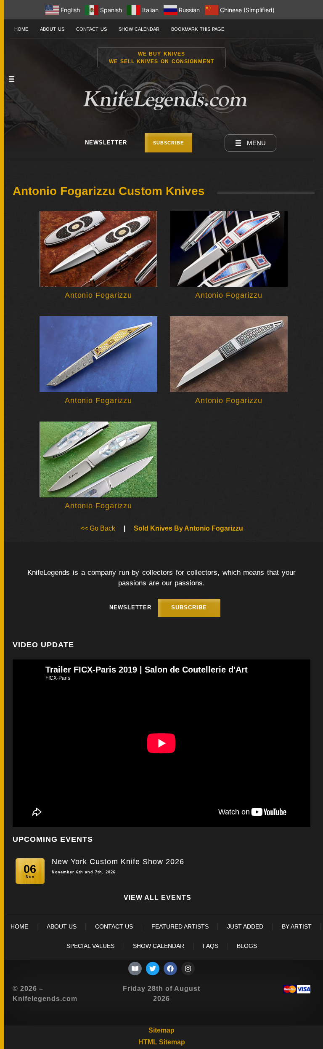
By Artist (297, 927)
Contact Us (91, 29)
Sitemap (161, 1030)
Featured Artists (180, 927)
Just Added (245, 927)
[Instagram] (188, 968)
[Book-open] (135, 968)
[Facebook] (170, 968)
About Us (52, 29)
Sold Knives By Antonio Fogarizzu (188, 528)
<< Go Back (97, 528)
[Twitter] (152, 968)
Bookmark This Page (197, 29)
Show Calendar (139, 29)
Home (21, 29)
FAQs (210, 946)
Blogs (247, 946)
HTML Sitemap (161, 1042)
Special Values (90, 946)
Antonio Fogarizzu (98, 295)
